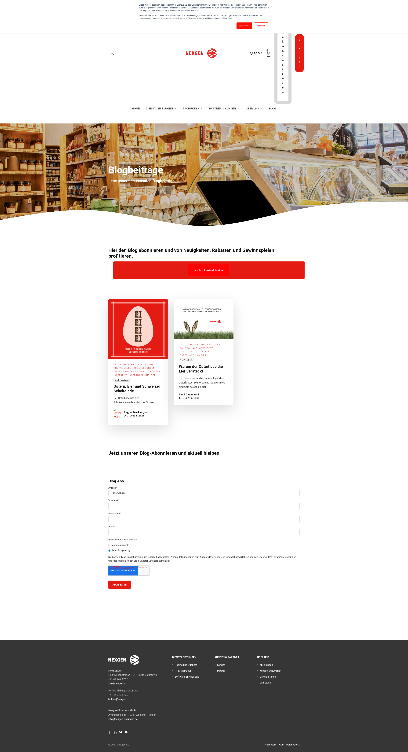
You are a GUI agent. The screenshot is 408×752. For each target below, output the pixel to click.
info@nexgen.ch (117, 683)
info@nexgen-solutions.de (123, 719)
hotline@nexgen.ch (118, 699)
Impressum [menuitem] (270, 744)
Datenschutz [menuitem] (293, 744)
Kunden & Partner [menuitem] (227, 657)
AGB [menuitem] (281, 744)
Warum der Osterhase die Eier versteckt (201, 368)
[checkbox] (204, 548)
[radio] (204, 545)
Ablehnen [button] (261, 25)
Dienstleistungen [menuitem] (184, 657)
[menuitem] (186, 664)
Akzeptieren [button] (244, 25)
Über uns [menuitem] (263, 657)
